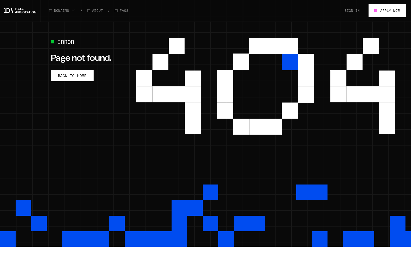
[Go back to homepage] (20, 11)
